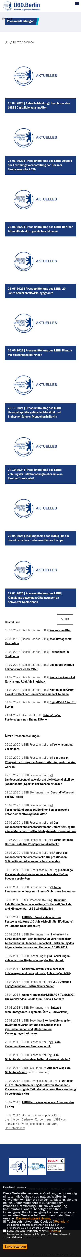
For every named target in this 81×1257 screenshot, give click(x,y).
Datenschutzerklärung (33, 1218)
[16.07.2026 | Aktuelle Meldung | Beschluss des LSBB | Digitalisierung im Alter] (40, 83)
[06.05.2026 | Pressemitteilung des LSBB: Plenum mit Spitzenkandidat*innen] (40, 330)
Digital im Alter (37, 814)
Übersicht (61, 1221)
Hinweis (54, 1231)
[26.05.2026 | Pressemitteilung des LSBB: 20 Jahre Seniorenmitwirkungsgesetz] (40, 269)
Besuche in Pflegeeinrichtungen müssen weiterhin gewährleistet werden (40, 762)
